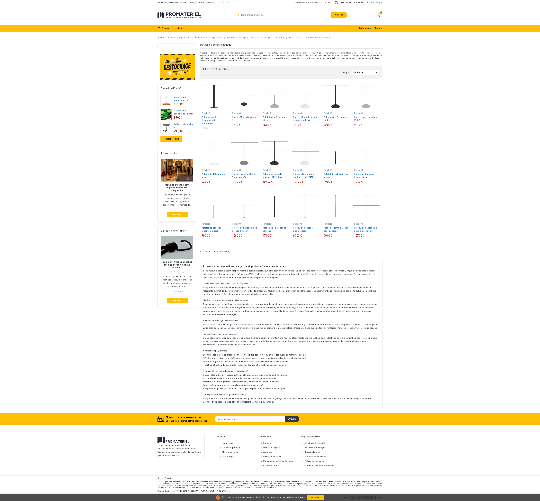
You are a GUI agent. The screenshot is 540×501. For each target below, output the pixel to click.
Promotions (227, 443)
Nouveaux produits (230, 447)
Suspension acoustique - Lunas (183, 112)
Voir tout (177, 214)
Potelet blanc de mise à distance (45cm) (305, 119)
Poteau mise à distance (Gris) (366, 119)
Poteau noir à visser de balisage (274, 229)
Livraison (267, 443)
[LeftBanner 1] (177, 67)
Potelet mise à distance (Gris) (275, 119)
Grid (204, 68)
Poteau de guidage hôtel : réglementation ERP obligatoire (177, 187)
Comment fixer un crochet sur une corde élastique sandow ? (177, 264)
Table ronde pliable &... (184, 126)
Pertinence (365, 72)
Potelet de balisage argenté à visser (211, 229)
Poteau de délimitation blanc (213, 175)
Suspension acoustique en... (182, 98)
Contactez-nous (271, 465)
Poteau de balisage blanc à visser (303, 229)
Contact (378, 28)
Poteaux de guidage (314, 461)
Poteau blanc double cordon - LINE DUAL (303, 175)
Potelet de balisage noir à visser (336, 175)
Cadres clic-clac (312, 452)
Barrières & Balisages (315, 447)
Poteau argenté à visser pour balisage (336, 229)
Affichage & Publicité (314, 443)
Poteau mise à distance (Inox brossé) (244, 175)
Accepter (315, 497)
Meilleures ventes (230, 452)
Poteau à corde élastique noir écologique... (209, 120)
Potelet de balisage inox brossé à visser (244, 229)
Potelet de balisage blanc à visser (364, 175)
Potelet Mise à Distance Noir (244, 119)
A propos (267, 452)
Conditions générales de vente (278, 461)
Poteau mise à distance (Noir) (336, 119)
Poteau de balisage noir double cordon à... (366, 229)
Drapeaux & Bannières (315, 456)
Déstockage (364, 28)
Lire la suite (177, 291)
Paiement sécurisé (272, 456)
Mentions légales (271, 447)
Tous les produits (171, 138)
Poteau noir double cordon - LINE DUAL (273, 175)
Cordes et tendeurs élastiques (319, 465)
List (208, 68)
